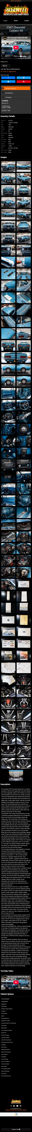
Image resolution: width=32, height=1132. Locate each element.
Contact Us (7, 1109)
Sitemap (25, 1109)
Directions (20, 1109)
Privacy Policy (14, 1109)
